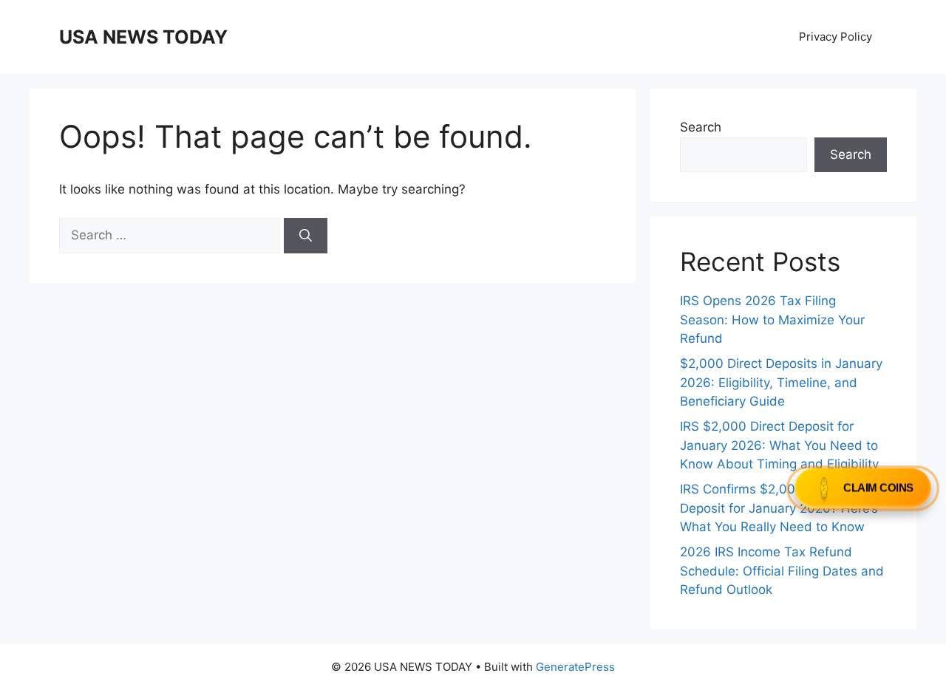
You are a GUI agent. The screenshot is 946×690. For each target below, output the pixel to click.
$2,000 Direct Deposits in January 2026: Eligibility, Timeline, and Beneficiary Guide (781, 382)
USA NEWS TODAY (143, 37)
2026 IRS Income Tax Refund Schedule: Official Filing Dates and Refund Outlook (782, 570)
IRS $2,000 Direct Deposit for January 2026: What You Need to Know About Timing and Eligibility (779, 445)
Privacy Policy (835, 37)
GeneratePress (575, 667)
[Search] (305, 235)
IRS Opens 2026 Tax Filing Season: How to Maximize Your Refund (772, 319)
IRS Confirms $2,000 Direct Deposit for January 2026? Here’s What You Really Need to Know (779, 508)
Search (700, 127)
